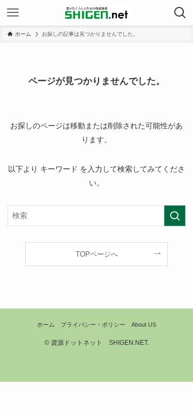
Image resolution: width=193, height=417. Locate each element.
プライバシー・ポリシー (93, 324)
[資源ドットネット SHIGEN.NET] (96, 13)
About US (143, 324)
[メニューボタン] (13, 13)
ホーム (46, 324)
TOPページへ (97, 254)
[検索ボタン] (180, 13)
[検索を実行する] (174, 215)
